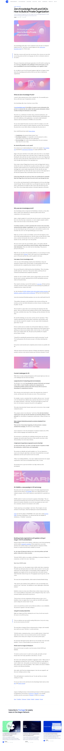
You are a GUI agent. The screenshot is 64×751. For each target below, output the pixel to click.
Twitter (42, 694)
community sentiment (26, 543)
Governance (44, 1)
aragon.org (31, 693)
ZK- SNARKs (29, 491)
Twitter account (21, 683)
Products (51, 1)
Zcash (15, 513)
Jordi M (26, 741)
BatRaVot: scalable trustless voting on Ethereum (24, 292)
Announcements (13, 1)
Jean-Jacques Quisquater (27, 149)
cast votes (39, 283)
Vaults (55, 1)
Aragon (15, 17)
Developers (29, 1)
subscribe (36, 693)
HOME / (15, 6)
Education (35, 1)
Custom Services (21, 1)
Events (39, 1)
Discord (31, 694)
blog (15, 683)
